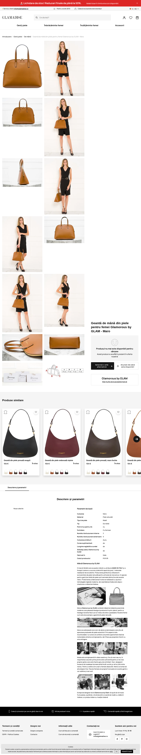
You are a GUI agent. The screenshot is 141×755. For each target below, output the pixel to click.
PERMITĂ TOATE (127, 751)
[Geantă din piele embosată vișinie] (20, 471)
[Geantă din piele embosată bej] (6, 471)
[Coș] (137, 17)
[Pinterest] (122, 739)
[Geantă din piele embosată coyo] (10, 471)
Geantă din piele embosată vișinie (59, 460)
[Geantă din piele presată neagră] (25, 471)
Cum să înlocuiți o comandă (68, 731)
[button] (137, 3)
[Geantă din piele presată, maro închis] (15, 471)
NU (117, 751)
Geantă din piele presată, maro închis (101, 460)
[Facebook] (117, 739)
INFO (111, 751)
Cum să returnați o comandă (69, 734)
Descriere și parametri (17, 487)
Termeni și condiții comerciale (12, 731)
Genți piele (18, 36)
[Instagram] (126, 739)
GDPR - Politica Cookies (10, 734)
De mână (27, 36)
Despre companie (36, 731)
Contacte (33, 734)
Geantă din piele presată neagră (17, 460)
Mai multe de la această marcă (114, 381)
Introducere (6, 36)
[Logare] (124, 17)
